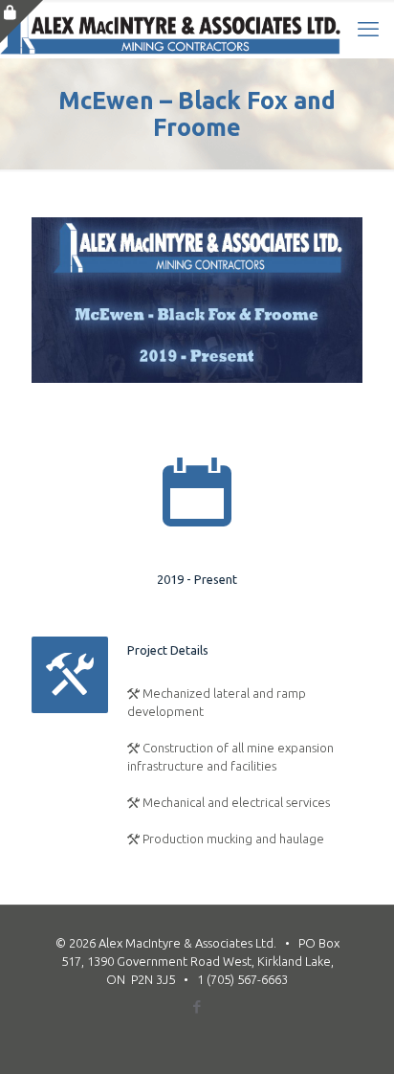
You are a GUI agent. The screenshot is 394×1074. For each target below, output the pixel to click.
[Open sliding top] (21, 21)
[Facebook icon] (197, 1006)
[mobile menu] (368, 28)
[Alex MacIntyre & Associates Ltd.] (170, 29)
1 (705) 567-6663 (242, 979)
